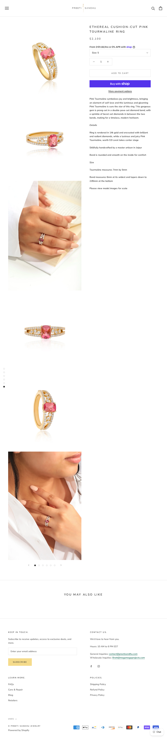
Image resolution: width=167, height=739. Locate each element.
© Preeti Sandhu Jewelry (24, 726)
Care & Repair (15, 689)
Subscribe (20, 662)
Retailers (12, 700)
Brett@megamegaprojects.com (128, 657)
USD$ (11, 719)
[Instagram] (99, 666)
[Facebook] (91, 666)
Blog (10, 695)
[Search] (153, 8)
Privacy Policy (97, 695)
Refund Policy (97, 689)
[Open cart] (160, 8)
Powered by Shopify (18, 730)
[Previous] (28, 565)
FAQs (11, 684)
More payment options (120, 91)
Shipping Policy (98, 684)
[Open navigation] (7, 8)
